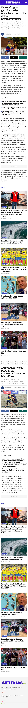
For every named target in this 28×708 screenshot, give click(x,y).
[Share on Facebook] (5, 57)
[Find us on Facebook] (1, 704)
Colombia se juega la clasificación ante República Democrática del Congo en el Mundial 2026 (13, 113)
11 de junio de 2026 (6, 328)
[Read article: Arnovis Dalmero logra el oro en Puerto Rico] (14, 340)
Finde (2, 696)
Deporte (4, 207)
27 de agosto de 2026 (6, 218)
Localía (2, 695)
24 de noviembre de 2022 (19, 387)
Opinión (7, 696)
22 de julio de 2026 (6, 245)
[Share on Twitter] (14, 57)
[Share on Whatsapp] (23, 57)
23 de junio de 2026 (6, 273)
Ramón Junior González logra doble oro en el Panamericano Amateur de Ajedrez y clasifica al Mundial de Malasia (14, 103)
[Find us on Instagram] (4, 704)
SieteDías (8, 34)
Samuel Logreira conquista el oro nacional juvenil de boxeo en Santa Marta (12, 324)
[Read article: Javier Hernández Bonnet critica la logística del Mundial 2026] (14, 285)
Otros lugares (9, 695)
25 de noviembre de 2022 (19, 34)
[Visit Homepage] (14, 2)
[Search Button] (26, 2)
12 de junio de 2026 (6, 300)
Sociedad (21, 695)
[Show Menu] (2, 2)
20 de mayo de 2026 (6, 355)
